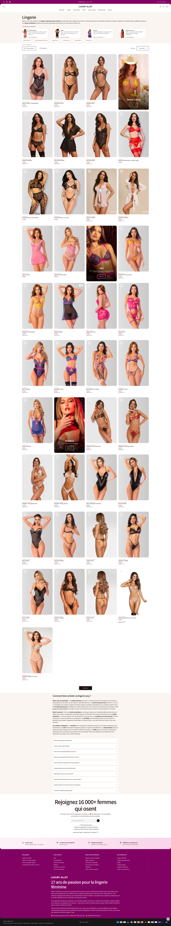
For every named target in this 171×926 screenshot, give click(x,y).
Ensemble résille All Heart (61, 217)
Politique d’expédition (34, 923)
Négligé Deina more (59, 160)
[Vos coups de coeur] (163, 6)
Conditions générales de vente (49, 923)
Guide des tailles (26, 858)
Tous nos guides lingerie (28, 862)
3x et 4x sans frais (59, 869)
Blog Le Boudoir (89, 860)
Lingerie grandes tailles (123, 860)
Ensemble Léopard (123, 560)
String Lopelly (90, 618)
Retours (56, 864)
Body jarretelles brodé (92, 389)
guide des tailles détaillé (60, 709)
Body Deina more (90, 160)
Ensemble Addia (90, 103)
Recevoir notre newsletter (92, 858)
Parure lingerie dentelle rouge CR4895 (128, 160)
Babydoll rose (26, 275)
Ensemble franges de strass (29, 676)
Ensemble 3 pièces (59, 389)
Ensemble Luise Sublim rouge (126, 446)
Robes (119, 862)
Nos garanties (57, 860)
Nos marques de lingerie (92, 864)
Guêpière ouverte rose (60, 275)
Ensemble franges (59, 560)
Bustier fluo (121, 332)
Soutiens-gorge (121, 864)
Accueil (23, 44)
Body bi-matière (122, 503)
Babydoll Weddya (90, 217)
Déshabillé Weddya (123, 217)
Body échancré (26, 389)
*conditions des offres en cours (30, 864)
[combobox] (163, 2)
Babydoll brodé (58, 332)
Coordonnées (41, 923)
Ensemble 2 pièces (123, 389)
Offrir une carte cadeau (91, 869)
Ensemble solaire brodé (28, 332)
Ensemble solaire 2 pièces (125, 275)
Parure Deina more (27, 160)
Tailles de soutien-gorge (28, 860)
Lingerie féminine (121, 858)
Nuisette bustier (26, 446)
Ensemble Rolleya (59, 103)
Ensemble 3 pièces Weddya (61, 503)
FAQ (55, 858)
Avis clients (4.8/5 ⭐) (91, 862)
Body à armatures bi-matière (93, 503)
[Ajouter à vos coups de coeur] (25, 56)
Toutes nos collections (123, 869)
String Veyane (90, 560)
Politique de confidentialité (17, 923)
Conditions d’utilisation (26, 923)
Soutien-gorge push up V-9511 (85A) (127, 618)
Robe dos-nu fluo (91, 332)
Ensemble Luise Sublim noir (93, 446)
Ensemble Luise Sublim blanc (29, 503)
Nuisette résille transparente (30, 103)
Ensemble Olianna (59, 618)
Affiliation (88, 867)
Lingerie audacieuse (122, 867)
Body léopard (25, 618)
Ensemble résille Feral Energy (30, 217)
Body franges (25, 560)
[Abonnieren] (98, 820)
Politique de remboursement (7, 923)
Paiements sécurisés (59, 867)
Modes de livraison (59, 862)
